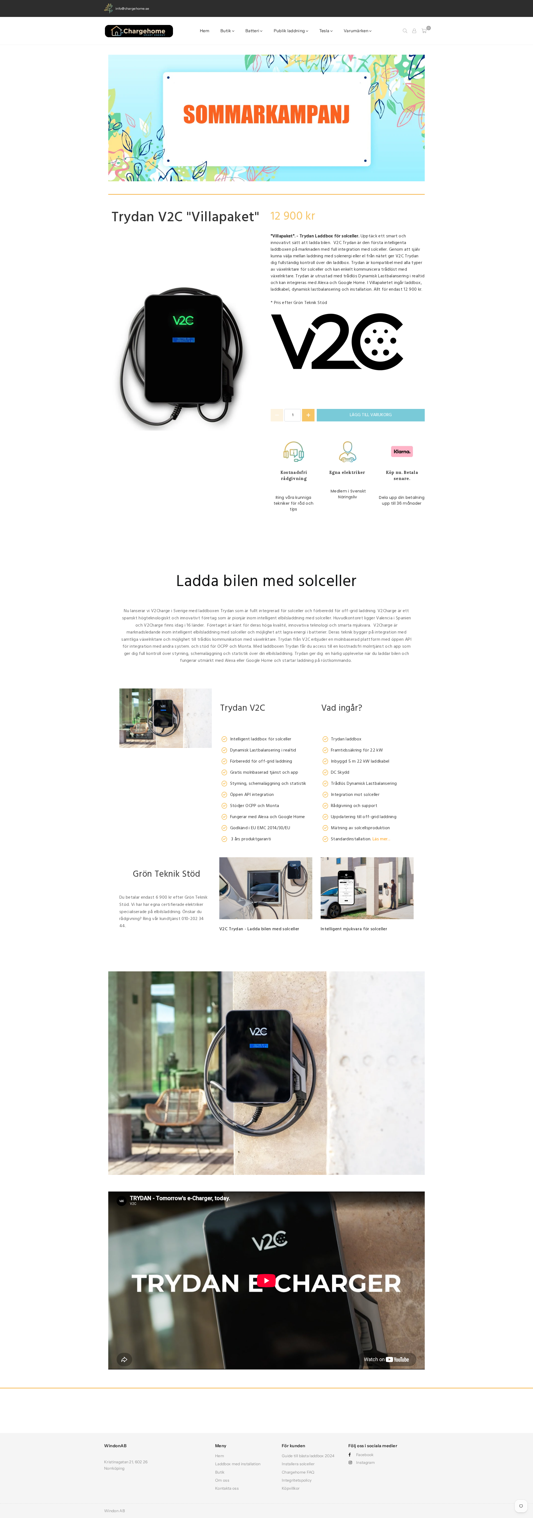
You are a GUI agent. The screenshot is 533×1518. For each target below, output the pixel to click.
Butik (226, 30)
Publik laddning (290, 30)
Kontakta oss (227, 1488)
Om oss (222, 1480)
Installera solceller (298, 1463)
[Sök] (405, 31)
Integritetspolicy (296, 1480)
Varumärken (356, 30)
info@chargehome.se (132, 8)
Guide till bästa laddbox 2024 (308, 1455)
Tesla (324, 30)
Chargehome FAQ (298, 1472)
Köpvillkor (291, 1488)
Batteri (252, 30)
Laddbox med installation (238, 1463)
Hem (204, 30)
